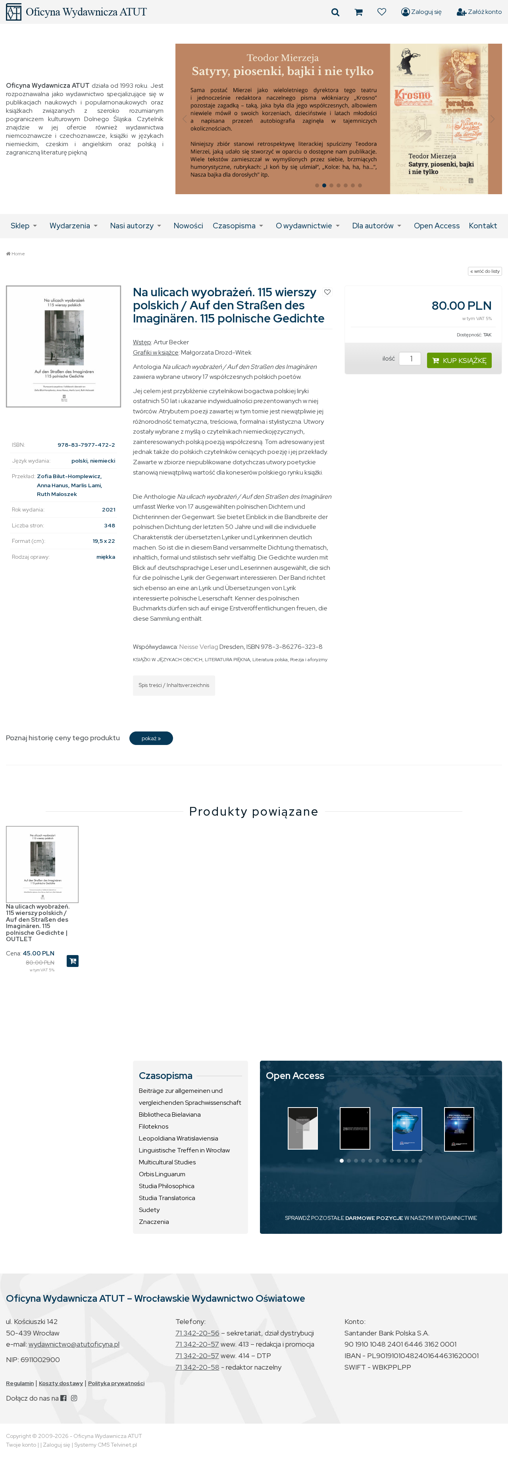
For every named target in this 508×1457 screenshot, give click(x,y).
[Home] (76, 12)
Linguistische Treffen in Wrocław (184, 1150)
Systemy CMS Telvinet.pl (105, 1444)
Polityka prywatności (116, 1383)
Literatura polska (270, 659)
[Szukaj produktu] (335, 12)
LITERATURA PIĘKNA (227, 659)
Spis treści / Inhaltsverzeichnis (174, 685)
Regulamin (20, 1383)
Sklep (20, 226)
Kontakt (483, 226)
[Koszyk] (358, 12)
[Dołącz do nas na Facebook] (63, 1398)
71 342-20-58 (197, 1367)
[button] (184, 119)
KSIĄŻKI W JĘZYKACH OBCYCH (167, 659)
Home (18, 254)
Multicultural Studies (167, 1162)
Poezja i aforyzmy (308, 659)
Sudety (149, 1210)
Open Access (437, 226)
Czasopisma (234, 226)
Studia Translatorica (167, 1198)
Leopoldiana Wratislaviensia (178, 1138)
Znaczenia (154, 1222)
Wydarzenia (70, 226)
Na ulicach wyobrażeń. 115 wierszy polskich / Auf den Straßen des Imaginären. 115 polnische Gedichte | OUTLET (38, 923)
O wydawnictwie (304, 226)
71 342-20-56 (197, 1332)
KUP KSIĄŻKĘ (465, 360)
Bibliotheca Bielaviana (170, 1114)
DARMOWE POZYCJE (374, 1218)
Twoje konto (21, 1444)
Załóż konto (484, 12)
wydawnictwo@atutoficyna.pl (74, 1344)
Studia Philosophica (166, 1186)
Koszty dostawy (61, 1383)
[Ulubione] (381, 12)
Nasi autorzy (132, 226)
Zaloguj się (426, 12)
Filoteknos (153, 1126)
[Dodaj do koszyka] (73, 961)
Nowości (188, 226)
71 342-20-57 (197, 1344)
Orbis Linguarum (162, 1174)
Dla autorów (373, 226)
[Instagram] (74, 1398)
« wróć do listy (485, 271)
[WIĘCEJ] (303, 1128)
